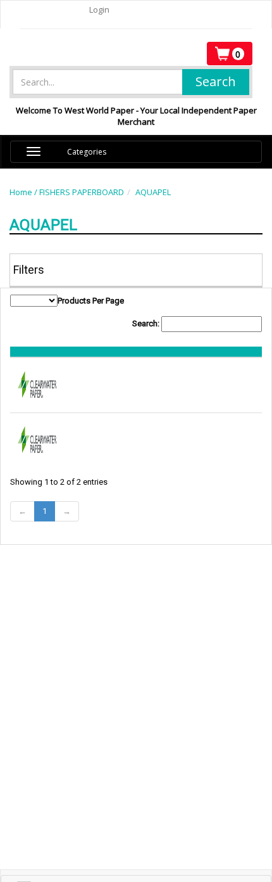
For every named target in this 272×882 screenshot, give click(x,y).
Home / (24, 192)
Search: (146, 323)
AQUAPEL (153, 192)
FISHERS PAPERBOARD (81, 192)
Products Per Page (91, 300)
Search (215, 81)
